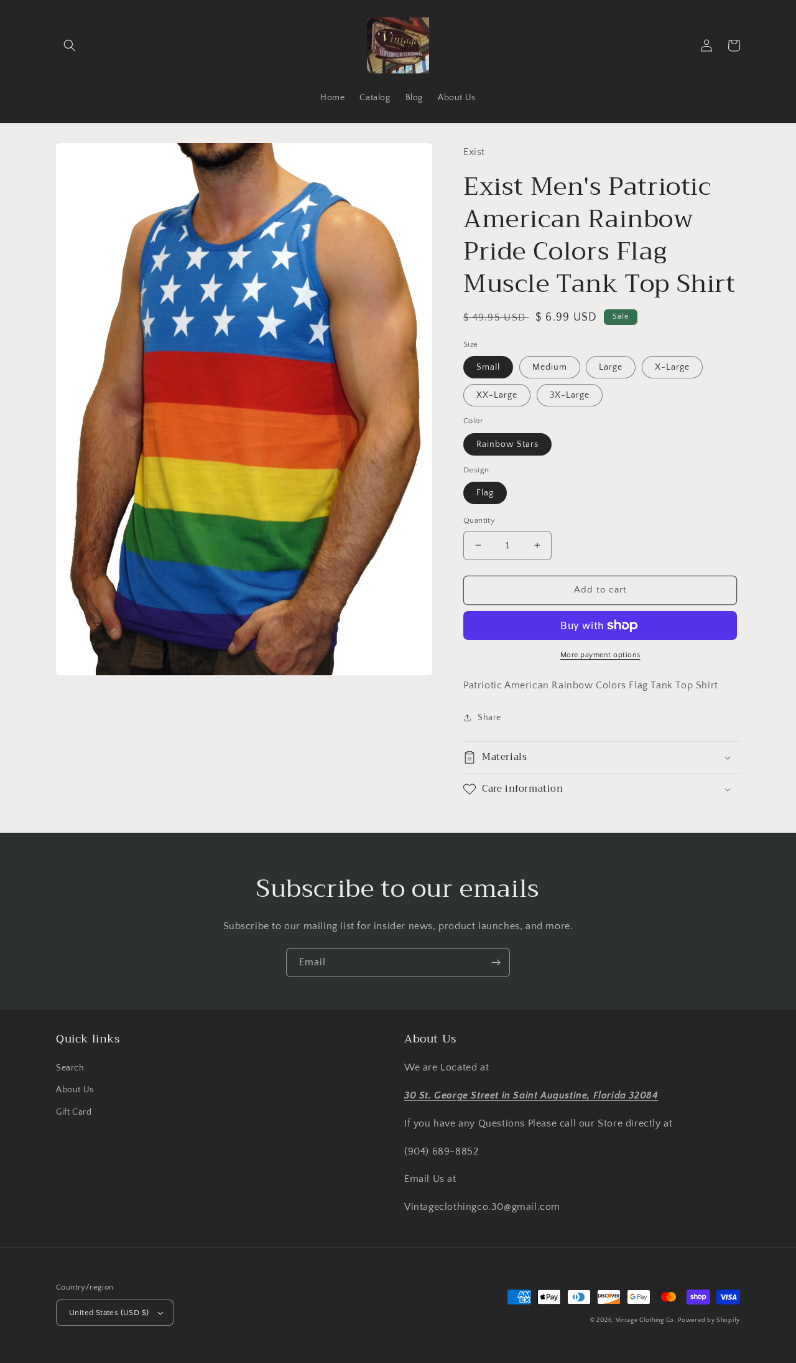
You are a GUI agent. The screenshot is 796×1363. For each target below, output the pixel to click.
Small (488, 367)
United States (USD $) (109, 1312)
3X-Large (570, 395)
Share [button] (489, 718)
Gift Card (73, 1112)
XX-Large (496, 395)
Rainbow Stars (507, 444)
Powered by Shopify (709, 1320)
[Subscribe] (495, 962)
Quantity (479, 520)
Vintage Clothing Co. (646, 1320)
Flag (485, 493)
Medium (549, 367)
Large (610, 367)
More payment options (600, 655)
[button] (69, 45)
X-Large (672, 367)
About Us (75, 1090)
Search (70, 1068)
